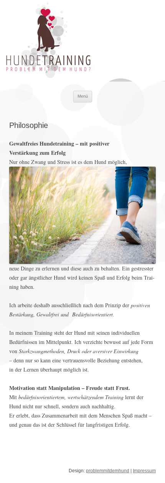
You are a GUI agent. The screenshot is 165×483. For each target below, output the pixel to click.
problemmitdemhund (107, 470)
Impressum (144, 470)
